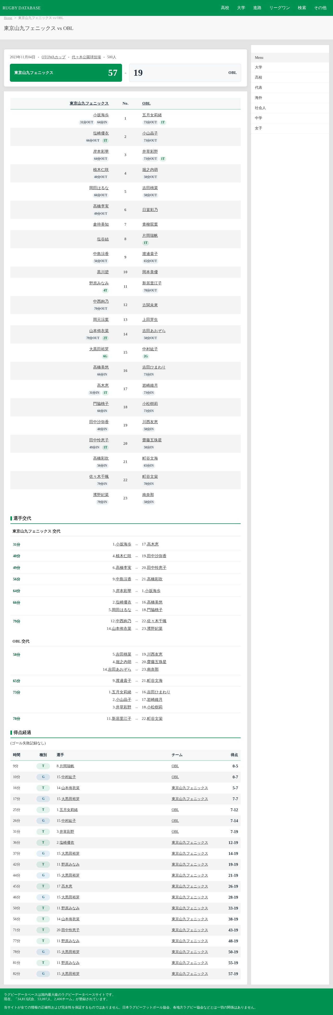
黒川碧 (103, 272)
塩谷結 (103, 239)
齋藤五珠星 (152, 440)
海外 (258, 98)
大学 (241, 7)
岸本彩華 (101, 151)
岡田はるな (99, 188)
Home (8, 18)
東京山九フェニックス (89, 103)
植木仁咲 (101, 169)
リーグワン (279, 7)
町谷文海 (150, 458)
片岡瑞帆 (150, 235)
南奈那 (148, 494)
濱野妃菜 (101, 494)
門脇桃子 (101, 403)
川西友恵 (150, 422)
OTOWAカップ (54, 57)
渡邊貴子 (150, 253)
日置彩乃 (150, 209)
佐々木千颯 (99, 476)
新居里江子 (152, 283)
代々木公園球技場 (86, 57)
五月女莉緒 (152, 115)
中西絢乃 (101, 301)
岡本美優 (150, 272)
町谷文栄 (150, 476)
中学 (258, 118)
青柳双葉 (150, 224)
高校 (225, 7)
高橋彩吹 (101, 458)
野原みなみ (99, 283)
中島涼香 (101, 253)
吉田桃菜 (150, 188)
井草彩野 (150, 151)
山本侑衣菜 (99, 330)
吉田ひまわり (154, 367)
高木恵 (103, 385)
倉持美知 (101, 224)
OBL (146, 103)
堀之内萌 (150, 169)
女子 (258, 128)
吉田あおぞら (154, 330)
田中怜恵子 (99, 440)
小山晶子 (150, 133)
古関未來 (150, 305)
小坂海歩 (101, 115)
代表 (258, 88)
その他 (320, 7)
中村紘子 (150, 349)
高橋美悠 (101, 367)
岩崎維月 (150, 385)
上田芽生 (150, 319)
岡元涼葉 (101, 319)
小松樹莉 (150, 403)
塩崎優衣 (101, 133)
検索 (302, 7)
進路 (257, 7)
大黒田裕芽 (99, 349)
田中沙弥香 (99, 422)
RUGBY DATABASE (22, 8)
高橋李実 (101, 206)
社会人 (260, 108)
